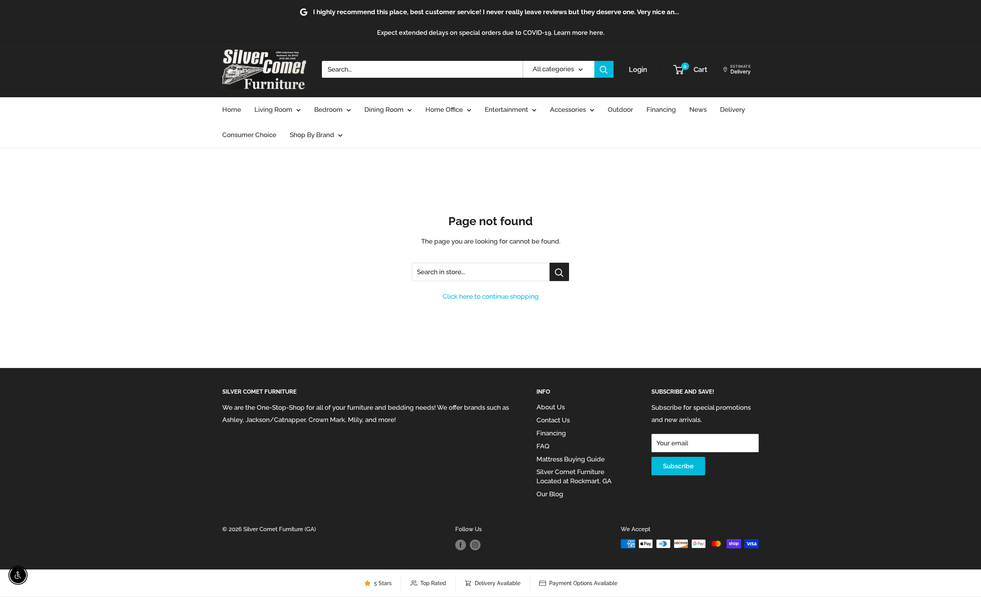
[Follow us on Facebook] (460, 544)
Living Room (273, 109)
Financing (661, 109)
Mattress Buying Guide (570, 459)
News (698, 109)
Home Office (444, 109)
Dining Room (384, 109)
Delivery (732, 109)
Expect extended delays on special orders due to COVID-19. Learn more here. (490, 32)
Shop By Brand (312, 135)
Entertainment (506, 109)
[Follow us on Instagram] (475, 544)
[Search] (604, 69)
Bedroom (328, 109)
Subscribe (678, 466)
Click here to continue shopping (491, 296)
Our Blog (549, 494)
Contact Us (553, 420)
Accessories (568, 109)
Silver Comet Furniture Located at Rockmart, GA (574, 476)
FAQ (543, 446)
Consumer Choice (249, 135)
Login (638, 69)
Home (231, 109)
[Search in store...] (559, 272)
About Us (550, 407)
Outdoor (620, 109)
